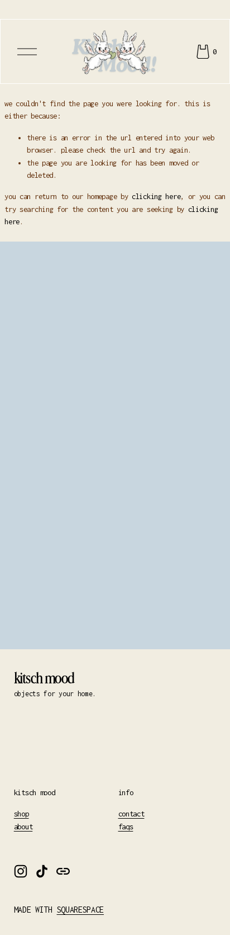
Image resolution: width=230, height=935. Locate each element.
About (23, 826)
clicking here (156, 196)
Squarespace (80, 909)
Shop (21, 813)
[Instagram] (20, 871)
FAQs (125, 826)
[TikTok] (42, 871)
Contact (131, 813)
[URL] (63, 871)
